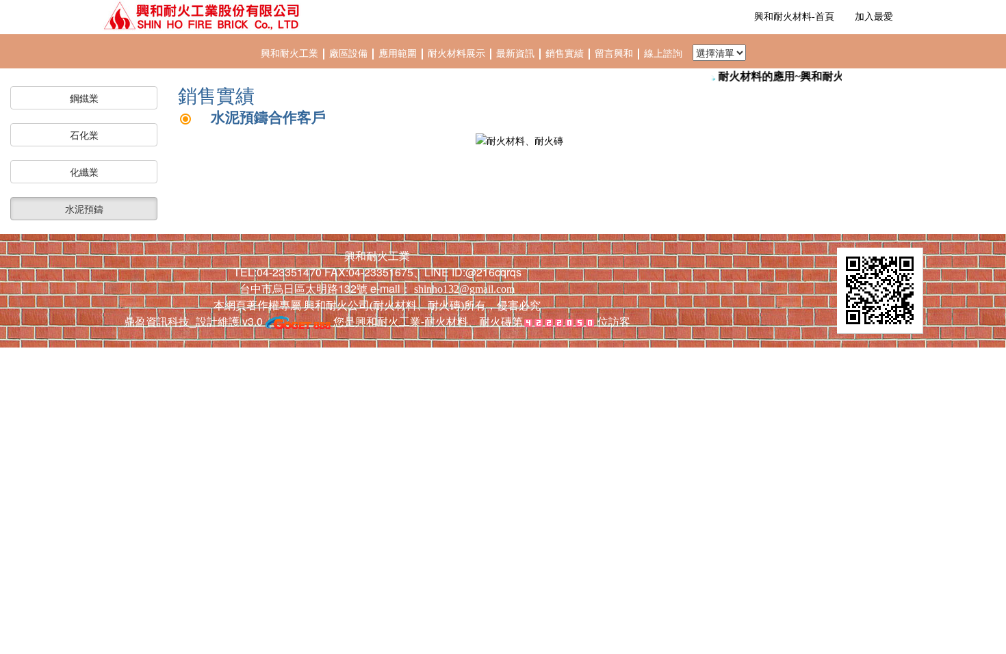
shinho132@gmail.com (464, 289)
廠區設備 (348, 54)
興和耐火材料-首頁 (794, 17)
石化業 (84, 135)
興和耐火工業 (289, 54)
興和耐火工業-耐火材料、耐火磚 (433, 321)
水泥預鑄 (84, 208)
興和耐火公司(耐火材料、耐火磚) (382, 305)
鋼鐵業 (84, 98)
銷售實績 (565, 54)
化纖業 (84, 172)
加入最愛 (874, 17)
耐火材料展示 (458, 54)
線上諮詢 (663, 54)
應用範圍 (399, 54)
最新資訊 (516, 54)
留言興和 (615, 54)
